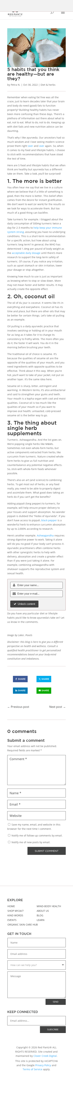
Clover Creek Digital (45, 1056)
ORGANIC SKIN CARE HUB (22, 924)
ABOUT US (43, 910)
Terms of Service (32, 1069)
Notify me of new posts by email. (31, 842)
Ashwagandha (45, 535)
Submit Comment (46, 851)
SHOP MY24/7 (15, 910)
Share (22, 679)
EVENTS (11, 920)
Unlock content (26, 603)
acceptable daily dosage (26, 253)
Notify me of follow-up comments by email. (37, 835)
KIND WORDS (15, 915)
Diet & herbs (48, 84)
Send (55, 1001)
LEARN (40, 920)
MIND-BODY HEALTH (49, 906)
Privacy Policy (43, 1065)
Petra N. (15, 84)
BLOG (40, 915)
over (30, 146)
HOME (11, 906)
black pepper (49, 520)
